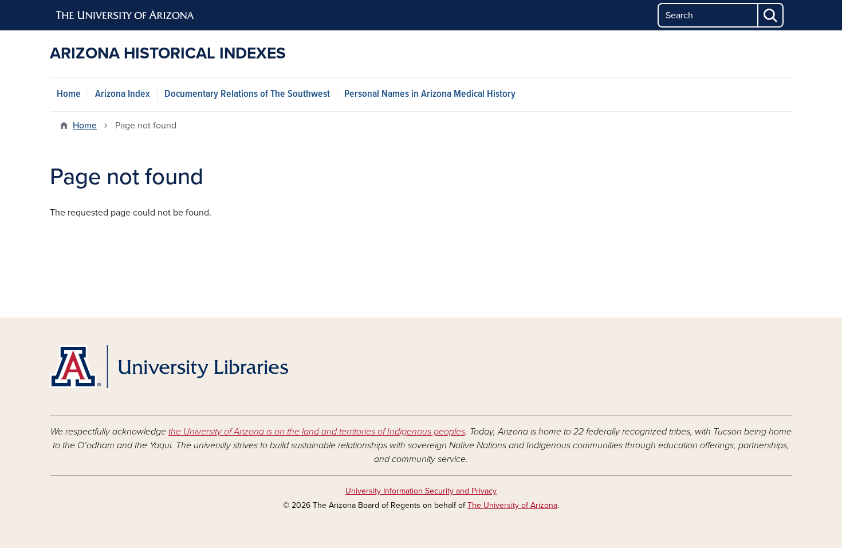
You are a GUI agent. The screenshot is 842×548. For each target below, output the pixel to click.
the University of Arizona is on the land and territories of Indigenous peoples (316, 431)
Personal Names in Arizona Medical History (430, 94)
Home (69, 94)
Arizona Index (122, 94)
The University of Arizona (512, 505)
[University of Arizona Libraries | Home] (169, 366)
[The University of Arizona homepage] (125, 15)
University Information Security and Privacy (421, 491)
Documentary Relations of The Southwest (247, 94)
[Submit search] (771, 15)
